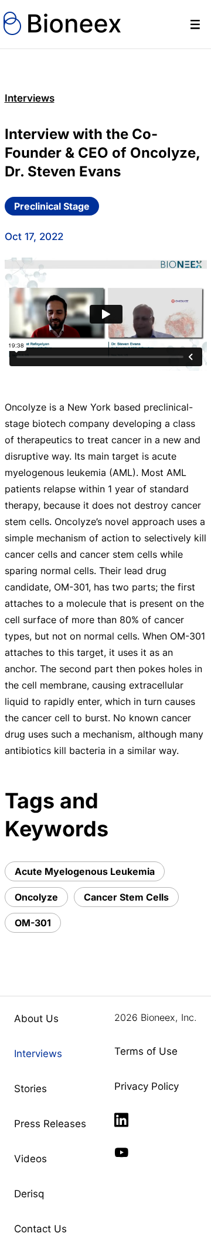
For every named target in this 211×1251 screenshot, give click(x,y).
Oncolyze (36, 897)
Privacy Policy (146, 1086)
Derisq (29, 1194)
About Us (36, 1018)
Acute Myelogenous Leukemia (85, 871)
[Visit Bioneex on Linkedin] (121, 1120)
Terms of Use (146, 1051)
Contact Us (40, 1229)
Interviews (30, 98)
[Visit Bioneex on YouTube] (121, 1153)
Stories (30, 1088)
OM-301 (33, 923)
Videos (30, 1159)
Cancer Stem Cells (126, 897)
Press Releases (50, 1124)
